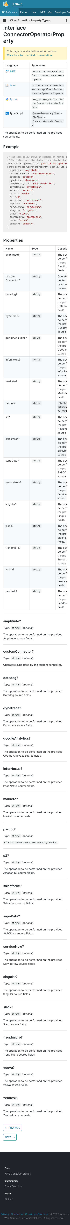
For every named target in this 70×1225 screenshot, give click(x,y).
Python (24, 12)
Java (33, 12)
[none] (1, 28)
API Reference (9, 12)
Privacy (5, 1214)
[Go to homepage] (11, 1161)
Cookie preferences (36, 1214)
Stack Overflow (13, 1186)
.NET (42, 12)
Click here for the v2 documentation (29, 55)
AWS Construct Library (18, 1173)
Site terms (17, 1214)
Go (50, 12)
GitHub (9, 1199)
